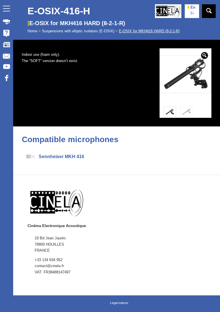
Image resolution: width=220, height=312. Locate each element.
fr (192, 13)
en (192, 7)
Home (32, 31)
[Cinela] (168, 11)
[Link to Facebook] (6, 79)
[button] (204, 55)
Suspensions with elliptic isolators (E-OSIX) (78, 31)
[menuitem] (6, 21)
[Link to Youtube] (6, 67)
